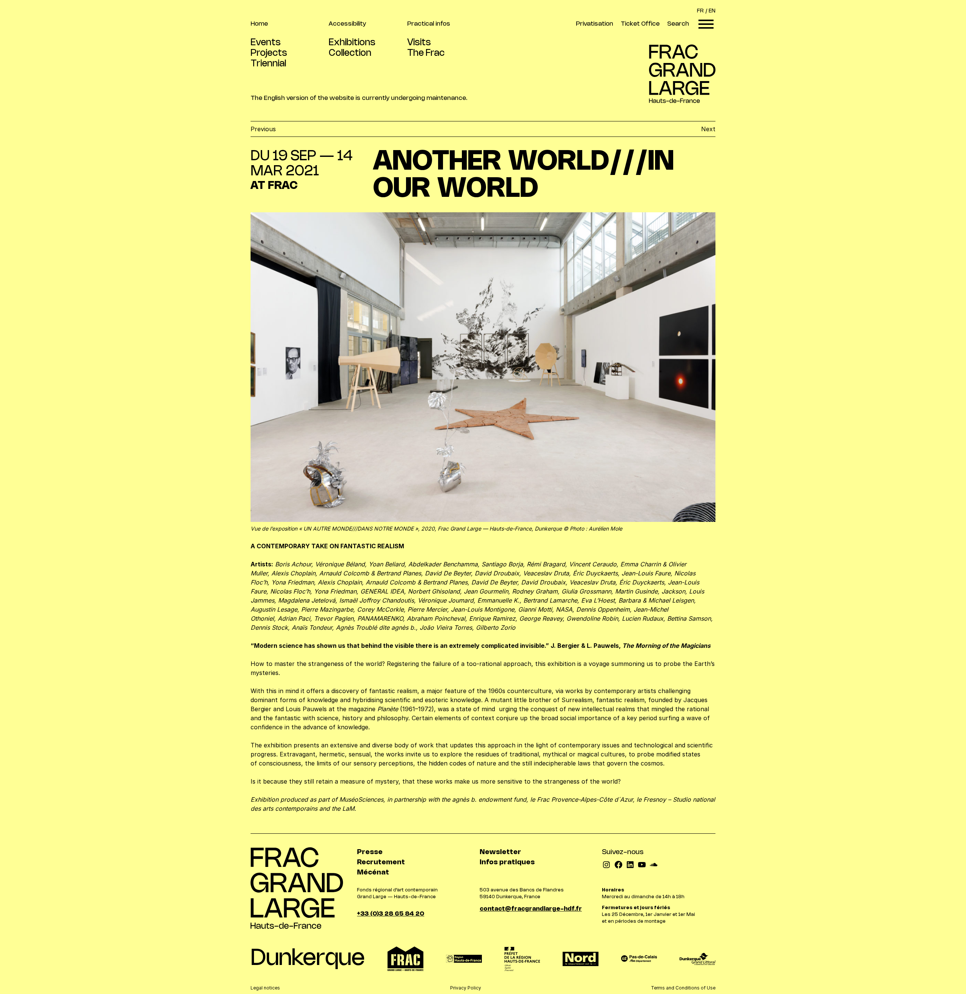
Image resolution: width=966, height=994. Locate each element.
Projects (269, 53)
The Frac (426, 53)
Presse (370, 852)
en (712, 11)
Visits (419, 42)
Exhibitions (352, 42)
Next (708, 129)
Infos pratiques (507, 862)
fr (700, 11)
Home (259, 24)
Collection (350, 53)
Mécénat (373, 873)
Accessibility (347, 24)
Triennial (268, 64)
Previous (263, 129)
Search (678, 24)
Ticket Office (640, 24)
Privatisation (594, 24)
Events (266, 42)
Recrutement (381, 862)
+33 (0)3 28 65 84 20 (390, 914)
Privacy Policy (465, 988)
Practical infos (428, 24)
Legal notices (265, 988)
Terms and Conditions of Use (683, 988)
